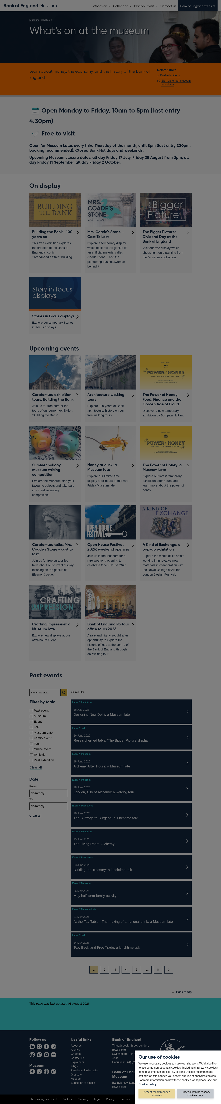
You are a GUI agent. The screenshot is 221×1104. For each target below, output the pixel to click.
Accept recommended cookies (156, 1093)
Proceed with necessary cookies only (195, 1093)
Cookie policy (147, 1084)
